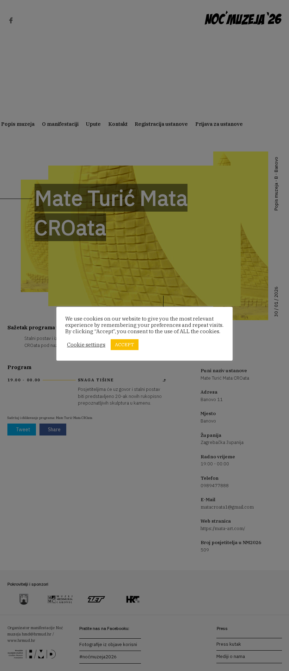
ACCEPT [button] (124, 345)
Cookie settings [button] (86, 345)
